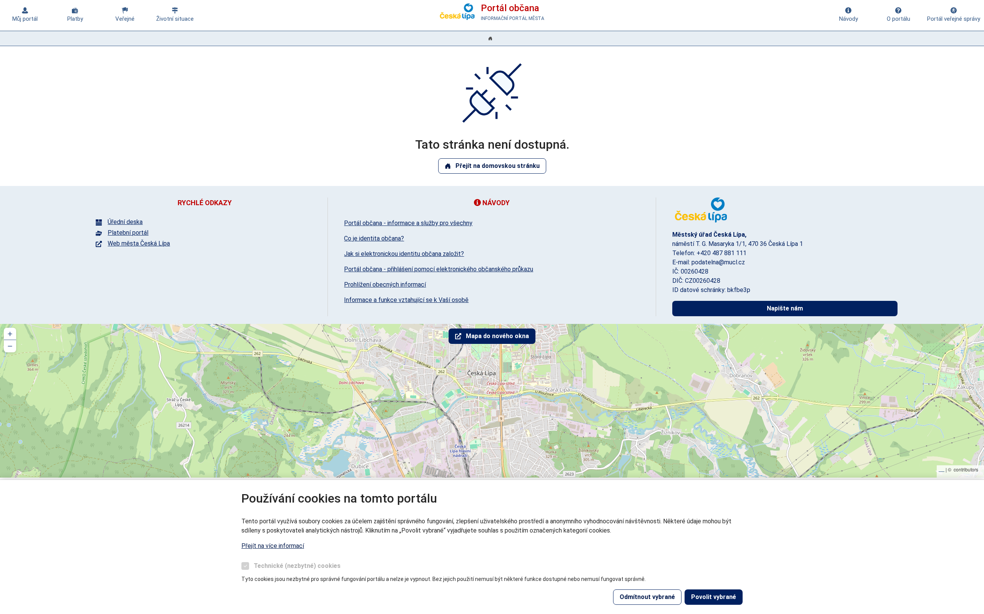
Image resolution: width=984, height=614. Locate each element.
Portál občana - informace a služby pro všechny (408, 223)
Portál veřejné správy (953, 18)
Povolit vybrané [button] (713, 597)
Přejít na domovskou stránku (497, 165)
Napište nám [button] (785, 308)
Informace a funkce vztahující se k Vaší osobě (406, 300)
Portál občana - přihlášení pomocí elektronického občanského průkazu (438, 269)
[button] (10, 334)
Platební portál (128, 232)
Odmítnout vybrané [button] (647, 597)
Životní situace (175, 18)
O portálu (898, 18)
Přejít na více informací (272, 545)
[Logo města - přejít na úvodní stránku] (701, 209)
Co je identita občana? (374, 238)
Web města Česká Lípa (139, 243)
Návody (848, 18)
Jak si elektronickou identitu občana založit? (404, 253)
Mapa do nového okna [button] (497, 336)
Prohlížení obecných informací (385, 284)
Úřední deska (125, 222)
